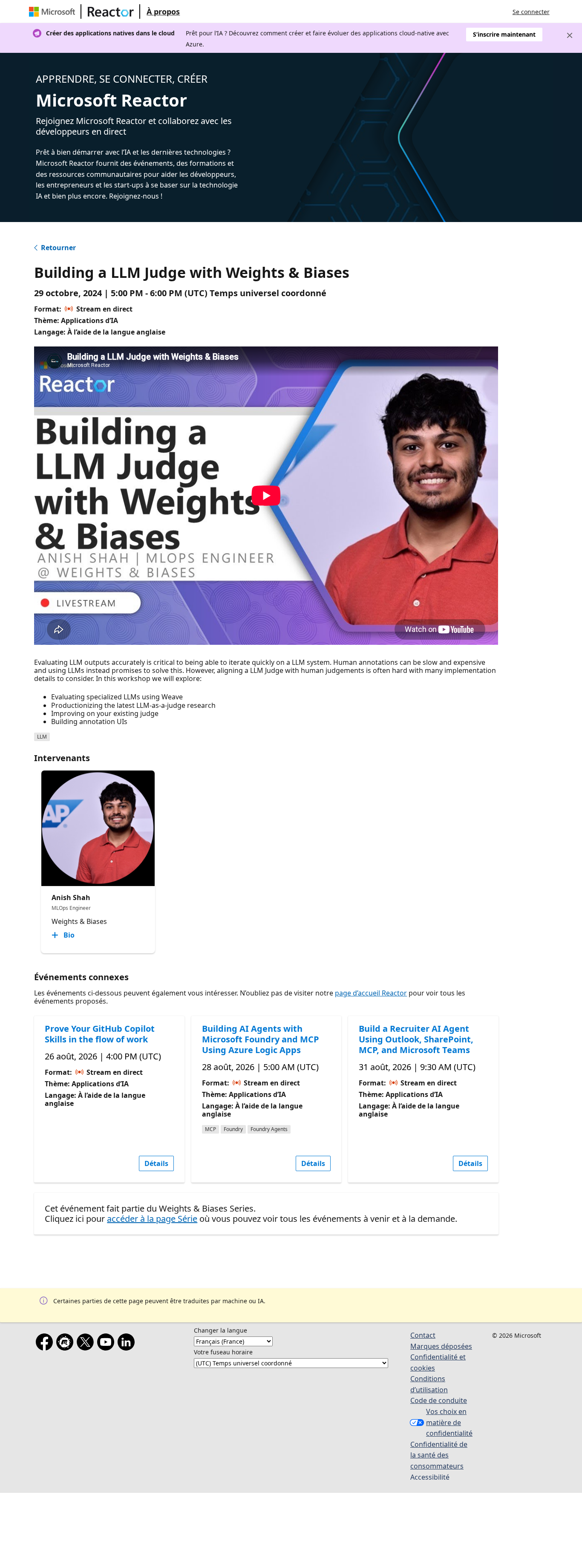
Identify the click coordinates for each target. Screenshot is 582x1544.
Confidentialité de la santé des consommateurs (438, 1455)
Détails (156, 1163)
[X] (87, 1343)
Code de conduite (438, 1400)
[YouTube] (107, 1343)
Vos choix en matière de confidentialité (449, 1422)
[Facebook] (46, 1343)
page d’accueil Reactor (371, 993)
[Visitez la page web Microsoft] (53, 11)
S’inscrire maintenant (504, 34)
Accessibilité (429, 1477)
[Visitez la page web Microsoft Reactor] (110, 11)
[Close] (569, 35)
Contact (422, 1335)
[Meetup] (66, 1343)
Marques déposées (441, 1346)
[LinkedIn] (128, 1343)
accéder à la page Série (152, 1218)
